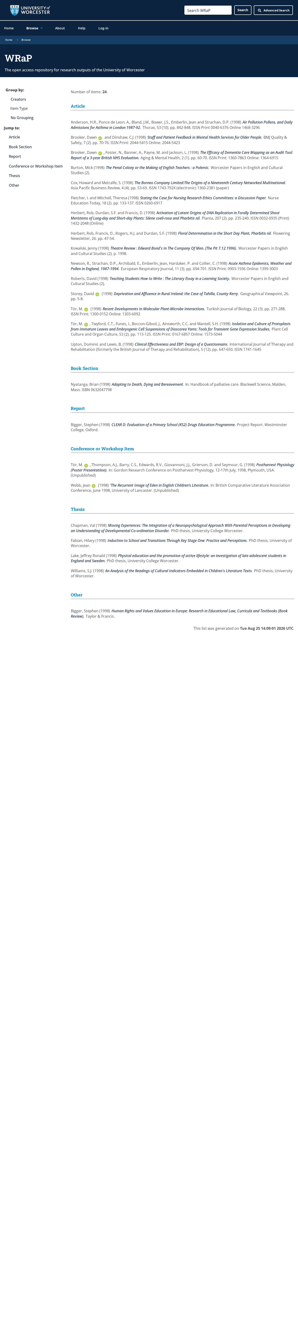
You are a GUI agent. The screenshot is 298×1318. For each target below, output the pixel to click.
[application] (40, 28)
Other (14, 185)
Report (15, 156)
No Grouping (22, 117)
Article (14, 137)
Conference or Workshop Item (36, 166)
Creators (18, 99)
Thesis (14, 175)
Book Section (20, 146)
